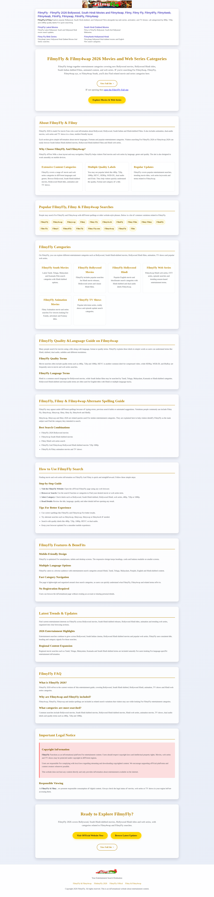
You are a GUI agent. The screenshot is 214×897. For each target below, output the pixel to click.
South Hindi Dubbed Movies (96, 27)
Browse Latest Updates (126, 835)
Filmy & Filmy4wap (133, 883)
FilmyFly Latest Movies (48, 27)
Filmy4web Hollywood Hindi (96, 37)
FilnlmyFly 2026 (100, 883)
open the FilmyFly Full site (116, 90)
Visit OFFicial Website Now (90, 835)
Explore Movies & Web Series (107, 100)
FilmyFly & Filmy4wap (82, 883)
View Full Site (107, 83)
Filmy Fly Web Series (47, 37)
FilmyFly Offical (116, 883)
